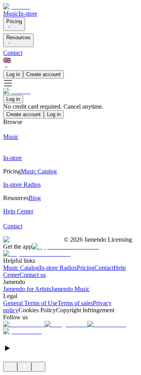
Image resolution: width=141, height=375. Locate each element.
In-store (27, 13)
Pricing (14, 21)
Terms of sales (75, 303)
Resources (18, 37)
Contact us (33, 274)
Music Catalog (21, 267)
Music (10, 13)
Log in (13, 74)
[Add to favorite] (10, 367)
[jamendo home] (17, 6)
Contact (12, 52)
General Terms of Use (30, 303)
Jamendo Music (70, 289)
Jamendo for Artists (27, 289)
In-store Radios (58, 267)
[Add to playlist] (24, 367)
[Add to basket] (38, 367)
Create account (43, 74)
